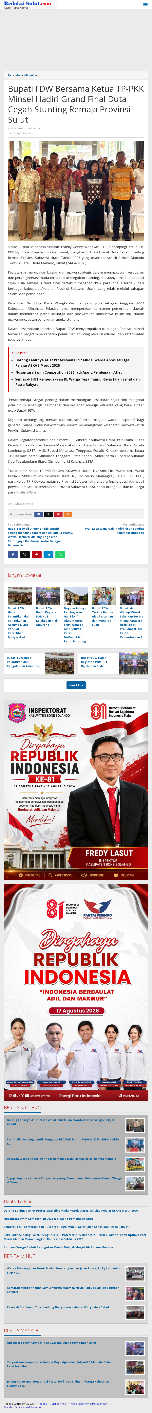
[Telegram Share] (48, 554)
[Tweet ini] (25, 554)
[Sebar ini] (13, 554)
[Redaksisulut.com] (30, 5)
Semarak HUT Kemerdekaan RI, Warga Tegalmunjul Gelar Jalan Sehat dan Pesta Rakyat (66, 1227)
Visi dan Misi (59, 1403)
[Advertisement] (76, 39)
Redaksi (43, 1403)
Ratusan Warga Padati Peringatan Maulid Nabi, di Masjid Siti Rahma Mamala (58, 1247)
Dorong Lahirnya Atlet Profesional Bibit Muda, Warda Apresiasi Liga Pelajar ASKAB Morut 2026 (71, 1210)
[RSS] (68, 514)
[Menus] (145, 5)
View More (76, 685)
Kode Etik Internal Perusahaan (89, 1403)
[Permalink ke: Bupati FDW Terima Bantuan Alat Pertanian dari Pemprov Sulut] (104, 596)
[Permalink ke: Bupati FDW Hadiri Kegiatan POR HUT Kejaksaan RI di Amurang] (48, 596)
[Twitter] (48, 514)
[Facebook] (38, 514)
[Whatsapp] (60, 554)
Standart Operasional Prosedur (23, 1407)
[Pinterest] (58, 514)
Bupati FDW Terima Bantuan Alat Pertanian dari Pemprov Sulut (103, 616)
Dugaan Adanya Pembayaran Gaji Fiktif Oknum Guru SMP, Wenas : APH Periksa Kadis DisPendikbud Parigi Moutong (75, 624)
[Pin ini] (37, 554)
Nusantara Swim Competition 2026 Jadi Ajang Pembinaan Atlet (68, 372)
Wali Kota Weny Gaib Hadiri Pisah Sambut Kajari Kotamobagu (114, 529)
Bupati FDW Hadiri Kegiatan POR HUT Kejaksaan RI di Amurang (47, 616)
